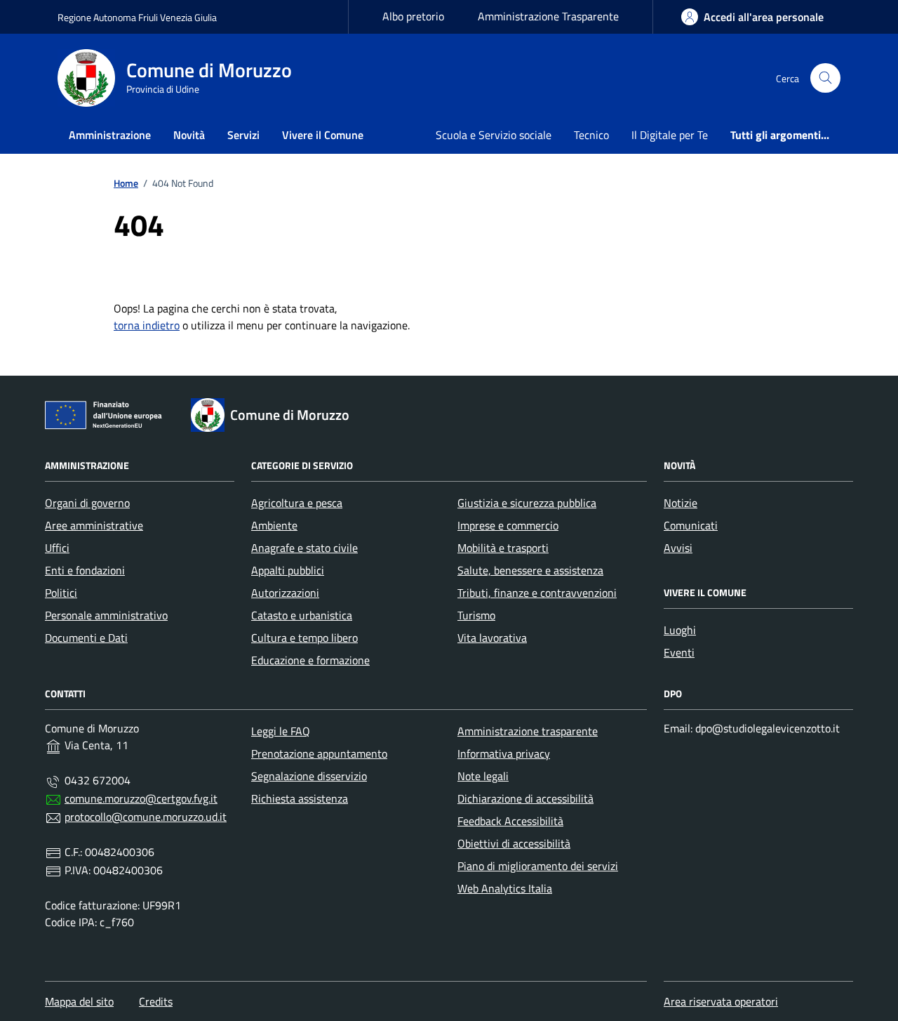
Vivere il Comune (322, 134)
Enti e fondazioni (85, 570)
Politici (61, 592)
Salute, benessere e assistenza (530, 570)
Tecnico (591, 134)
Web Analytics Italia (504, 888)
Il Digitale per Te (669, 134)
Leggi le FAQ (280, 731)
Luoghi (680, 629)
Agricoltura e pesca (296, 502)
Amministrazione (110, 134)
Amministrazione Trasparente (548, 16)
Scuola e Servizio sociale (493, 134)
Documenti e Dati (86, 637)
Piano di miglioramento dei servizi (537, 865)
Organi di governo (87, 502)
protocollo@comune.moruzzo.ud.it (146, 816)
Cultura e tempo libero (304, 637)
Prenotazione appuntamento (319, 753)
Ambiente (274, 525)
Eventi (679, 652)
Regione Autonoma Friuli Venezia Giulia (137, 17)
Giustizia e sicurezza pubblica (526, 502)
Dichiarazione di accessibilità (525, 798)
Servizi (243, 134)
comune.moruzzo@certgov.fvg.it (141, 798)
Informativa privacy (503, 753)
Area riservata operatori (721, 1001)
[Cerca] (825, 78)
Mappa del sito (79, 1001)
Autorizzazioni (285, 592)
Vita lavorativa (492, 637)
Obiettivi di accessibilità (513, 843)
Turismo (476, 615)
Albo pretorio (413, 16)
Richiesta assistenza (299, 798)
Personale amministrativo (106, 615)
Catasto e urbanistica (301, 615)
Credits (156, 1001)
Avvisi (678, 547)
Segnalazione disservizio (309, 776)
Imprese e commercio (507, 525)
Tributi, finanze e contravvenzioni (537, 592)
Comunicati (691, 525)
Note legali (483, 776)
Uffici (57, 547)
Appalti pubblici (287, 570)
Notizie (680, 502)
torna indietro (147, 325)
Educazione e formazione (310, 660)
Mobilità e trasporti (503, 547)
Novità (189, 134)
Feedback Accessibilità (510, 820)
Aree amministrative (94, 525)
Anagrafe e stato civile (304, 547)
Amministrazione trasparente (527, 731)
